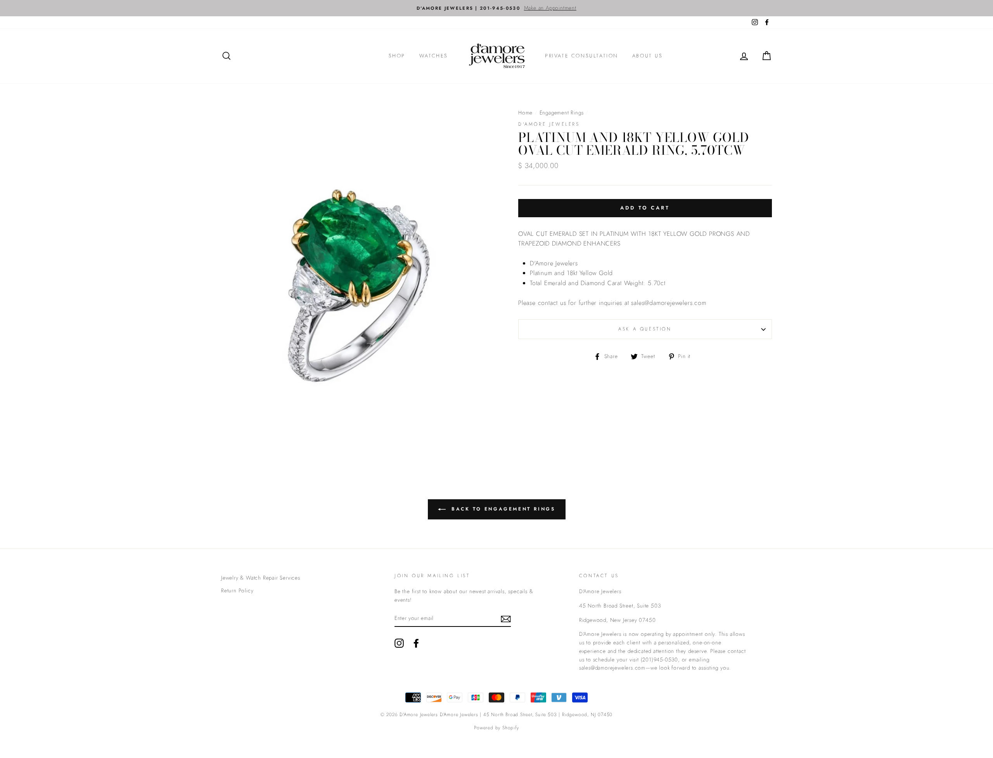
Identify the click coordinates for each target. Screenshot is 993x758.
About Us (647, 55)
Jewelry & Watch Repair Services (260, 577)
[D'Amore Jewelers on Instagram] (399, 643)
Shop (397, 55)
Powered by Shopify (496, 727)
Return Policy (237, 590)
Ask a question (644, 328)
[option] (496, 8)
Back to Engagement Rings (502, 508)
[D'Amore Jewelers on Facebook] (416, 643)
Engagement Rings (562, 112)
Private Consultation (581, 55)
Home (525, 112)
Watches (433, 55)
